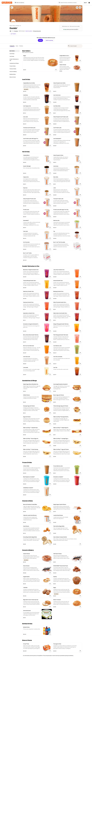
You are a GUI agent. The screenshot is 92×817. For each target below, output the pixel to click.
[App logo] (7, 3)
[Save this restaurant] (77, 7)
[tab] (14, 51)
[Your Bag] (89, 2)
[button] (19, 3)
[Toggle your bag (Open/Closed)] (89, 2)
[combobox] (69, 2)
